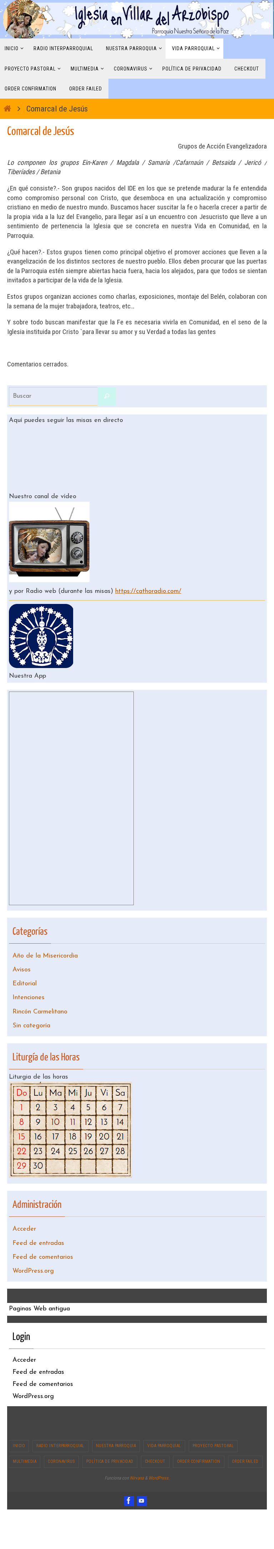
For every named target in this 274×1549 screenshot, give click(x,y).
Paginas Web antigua (39, 1287)
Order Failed (245, 1439)
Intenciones (28, 988)
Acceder (24, 1213)
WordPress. (158, 1456)
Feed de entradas (38, 1225)
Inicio (19, 1424)
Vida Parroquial (164, 1424)
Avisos (21, 964)
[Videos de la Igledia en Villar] (141, 1478)
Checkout (155, 1439)
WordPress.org (33, 1250)
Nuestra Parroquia (116, 1424)
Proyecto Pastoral (213, 1424)
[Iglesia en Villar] (128, 1478)
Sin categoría (31, 1013)
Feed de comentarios (42, 1238)
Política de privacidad (109, 1439)
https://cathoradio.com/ (148, 589)
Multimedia (24, 1439)
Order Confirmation (198, 1439)
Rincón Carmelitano (39, 1000)
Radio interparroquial (60, 1424)
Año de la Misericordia (45, 952)
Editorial (24, 976)
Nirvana (137, 1456)
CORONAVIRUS (61, 1439)
